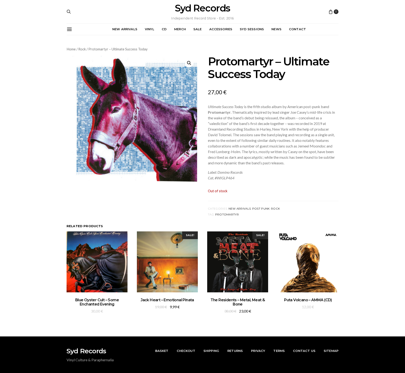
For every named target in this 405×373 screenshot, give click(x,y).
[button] (189, 63)
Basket (162, 351)
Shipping (211, 351)
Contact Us (304, 351)
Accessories (220, 29)
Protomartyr (227, 214)
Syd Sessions (252, 29)
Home (71, 49)
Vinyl (149, 29)
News (276, 29)
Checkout (186, 351)
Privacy (258, 351)
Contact (297, 29)
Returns (235, 351)
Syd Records (202, 8)
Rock (82, 49)
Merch (180, 29)
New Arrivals (124, 29)
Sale (197, 29)
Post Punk (261, 208)
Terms (279, 351)
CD (164, 29)
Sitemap (331, 351)
